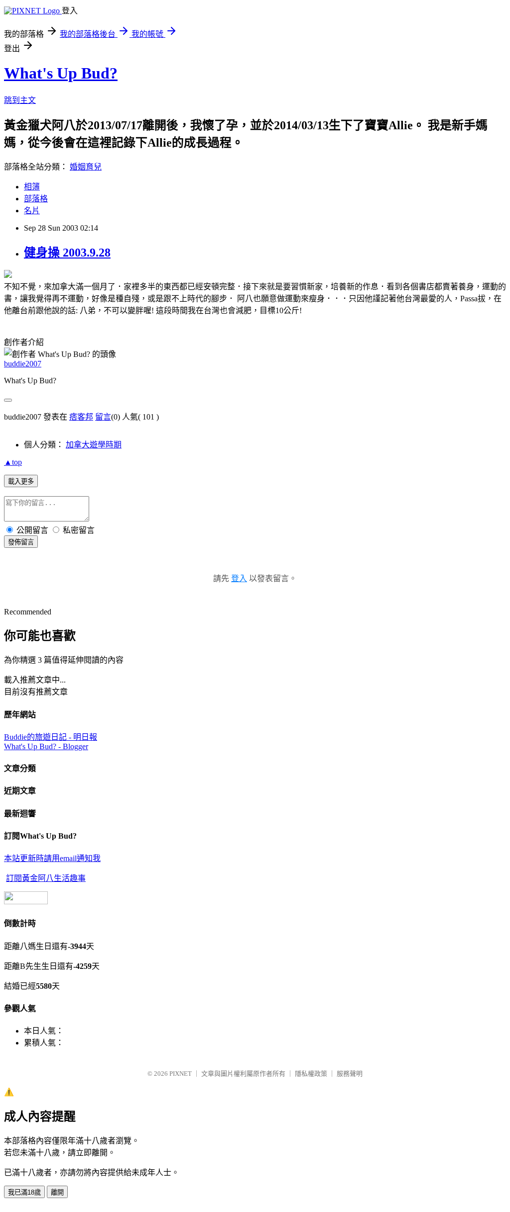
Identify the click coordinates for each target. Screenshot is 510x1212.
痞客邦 (81, 417)
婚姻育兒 (86, 167)
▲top (13, 462)
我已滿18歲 (24, 1192)
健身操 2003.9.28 (67, 252)
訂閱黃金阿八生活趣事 (46, 878)
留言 (103, 417)
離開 (57, 1192)
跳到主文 (20, 100)
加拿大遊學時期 (94, 444)
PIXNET (180, 1073)
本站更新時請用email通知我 (52, 858)
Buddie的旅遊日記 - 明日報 (50, 737)
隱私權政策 (311, 1073)
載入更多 (21, 481)
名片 (32, 210)
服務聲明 (350, 1073)
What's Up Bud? (61, 73)
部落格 (36, 198)
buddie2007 (22, 363)
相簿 (32, 186)
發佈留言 (21, 542)
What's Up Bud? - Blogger (46, 746)
